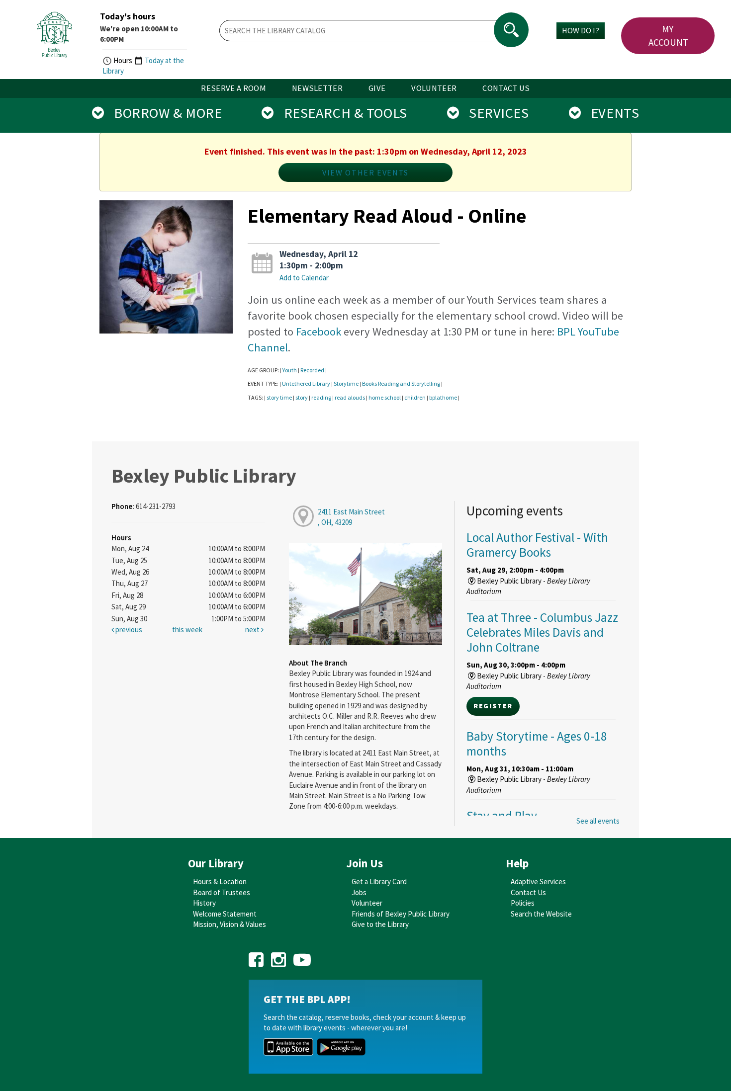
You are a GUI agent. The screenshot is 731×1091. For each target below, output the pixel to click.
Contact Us (528, 892)
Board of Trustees (221, 892)
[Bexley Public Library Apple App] (288, 1046)
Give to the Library (380, 924)
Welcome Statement (225, 914)
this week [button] (187, 629)
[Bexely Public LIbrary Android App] (341, 1046)
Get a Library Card (379, 881)
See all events (598, 821)
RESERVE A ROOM (233, 88)
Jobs (359, 892)
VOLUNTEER (434, 88)
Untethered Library (306, 383)
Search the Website (541, 914)
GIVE (376, 88)
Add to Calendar (304, 277)
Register (492, 705)
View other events (365, 172)
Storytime (346, 383)
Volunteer (367, 903)
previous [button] (128, 629)
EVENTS (610, 113)
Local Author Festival (537, 544)
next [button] (253, 629)
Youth (289, 370)
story (301, 397)
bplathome (443, 397)
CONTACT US (506, 88)
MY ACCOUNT (668, 35)
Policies (523, 903)
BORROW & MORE (163, 113)
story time (279, 397)
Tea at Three (542, 632)
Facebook (318, 331)
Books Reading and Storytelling (401, 383)
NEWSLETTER (317, 88)
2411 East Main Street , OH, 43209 (351, 517)
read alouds (350, 397)
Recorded (312, 370)
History (204, 903)
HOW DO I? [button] (580, 30)
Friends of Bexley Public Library (401, 914)
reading (321, 397)
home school (384, 397)
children (415, 397)
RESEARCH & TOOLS (340, 113)
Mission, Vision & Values (229, 924)
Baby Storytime (536, 743)
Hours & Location (220, 881)
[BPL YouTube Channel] (302, 956)
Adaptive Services (538, 881)
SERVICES (494, 113)
